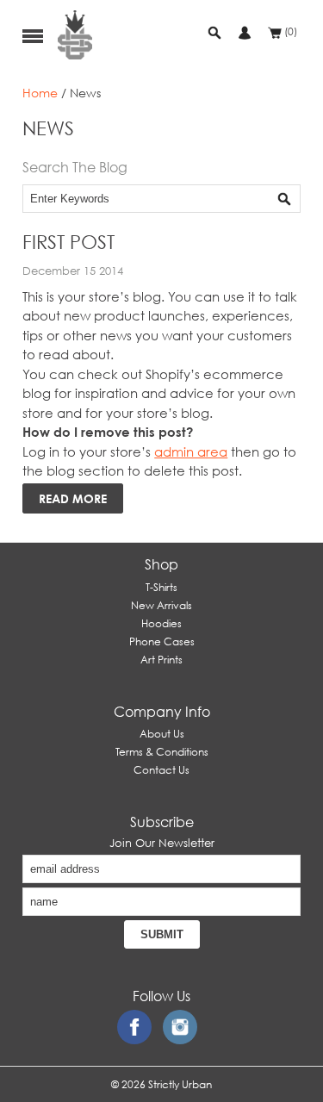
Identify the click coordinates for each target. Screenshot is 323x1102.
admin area (190, 451)
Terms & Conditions (161, 751)
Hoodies (161, 623)
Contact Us (161, 769)
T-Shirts (161, 587)
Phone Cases (162, 641)
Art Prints (161, 659)
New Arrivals (161, 605)
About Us (162, 733)
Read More (73, 498)
